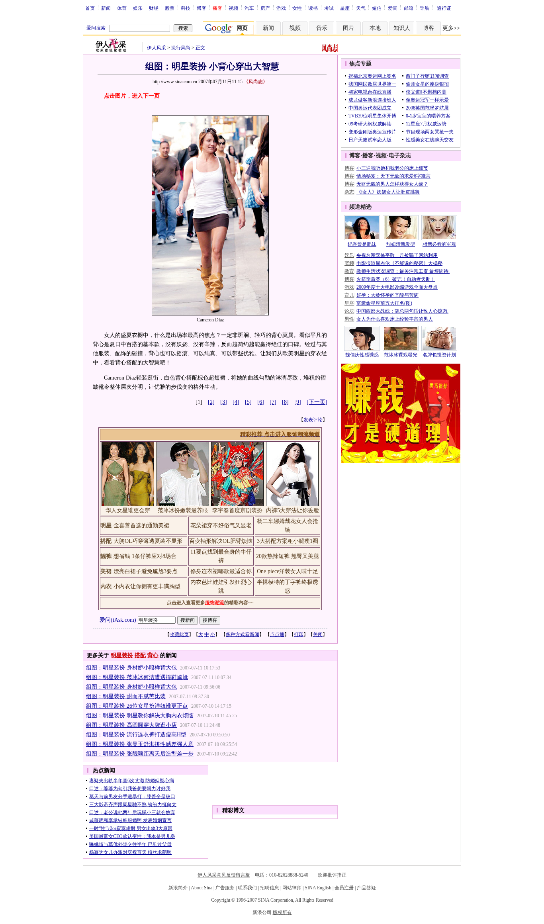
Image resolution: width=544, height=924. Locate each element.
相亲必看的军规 (439, 244)
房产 (265, 8)
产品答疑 (366, 888)
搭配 (140, 655)
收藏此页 (179, 634)
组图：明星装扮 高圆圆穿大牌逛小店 (131, 725)
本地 (375, 28)
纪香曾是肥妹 (362, 244)
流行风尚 (180, 48)
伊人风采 (156, 48)
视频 (233, 8)
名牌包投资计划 (439, 355)
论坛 (349, 311)
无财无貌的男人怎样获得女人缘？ (392, 184)
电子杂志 (400, 156)
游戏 (281, 8)
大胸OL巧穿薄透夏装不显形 (147, 541)
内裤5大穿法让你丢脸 (292, 510)
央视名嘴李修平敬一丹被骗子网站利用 (397, 255)
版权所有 (282, 912)
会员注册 (344, 888)
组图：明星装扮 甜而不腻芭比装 (126, 696)
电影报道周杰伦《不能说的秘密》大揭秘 (399, 263)
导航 (424, 8)
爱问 (392, 8)
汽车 (249, 8)
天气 (361, 8)
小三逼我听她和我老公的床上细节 (392, 168)
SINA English (318, 888)
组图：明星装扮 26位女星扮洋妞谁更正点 (137, 706)
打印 (298, 634)
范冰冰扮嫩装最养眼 (183, 510)
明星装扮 (122, 655)
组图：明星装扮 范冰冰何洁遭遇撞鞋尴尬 (137, 677)
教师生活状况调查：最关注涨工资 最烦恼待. (403, 271)
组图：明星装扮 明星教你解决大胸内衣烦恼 (140, 715)
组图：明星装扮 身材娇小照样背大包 (131, 668)
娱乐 (138, 8)
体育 (122, 8)
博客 (201, 8)
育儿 (349, 295)
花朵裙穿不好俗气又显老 (221, 526)
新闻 (106, 8)
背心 (153, 655)
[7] (273, 402)
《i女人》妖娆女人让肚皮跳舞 (388, 192)
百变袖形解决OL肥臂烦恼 (220, 541)
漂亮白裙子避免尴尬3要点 (145, 571)
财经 (154, 8)
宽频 (349, 263)
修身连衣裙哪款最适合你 (221, 571)
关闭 (318, 634)
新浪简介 (178, 888)
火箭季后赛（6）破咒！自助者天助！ (395, 279)
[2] (211, 402)
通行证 (444, 8)
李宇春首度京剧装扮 (237, 510)
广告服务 (225, 888)
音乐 (321, 28)
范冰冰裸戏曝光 (400, 355)
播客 (368, 156)
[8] (285, 402)
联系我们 (247, 888)
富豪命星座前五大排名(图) (384, 303)
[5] (248, 402)
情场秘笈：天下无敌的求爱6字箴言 (393, 176)
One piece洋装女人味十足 (287, 571)
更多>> (451, 28)
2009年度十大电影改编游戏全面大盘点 (397, 287)
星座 (345, 8)
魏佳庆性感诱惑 (362, 355)
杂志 (349, 192)
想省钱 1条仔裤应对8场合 (144, 556)
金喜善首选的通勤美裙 (141, 526)
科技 (185, 8)
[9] (297, 402)
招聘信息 (269, 888)
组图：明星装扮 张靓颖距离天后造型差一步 (140, 754)
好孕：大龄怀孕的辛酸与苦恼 (387, 295)
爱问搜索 (96, 28)
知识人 (401, 28)
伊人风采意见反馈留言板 (224, 875)
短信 (377, 8)
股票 (169, 8)
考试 (329, 8)
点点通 (277, 634)
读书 (313, 8)
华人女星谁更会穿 (128, 510)
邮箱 (408, 8)
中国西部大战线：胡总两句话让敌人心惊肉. (402, 311)
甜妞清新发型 (400, 244)
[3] (223, 402)
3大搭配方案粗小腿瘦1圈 (287, 541)
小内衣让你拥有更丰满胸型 (146, 586)
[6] (260, 402)
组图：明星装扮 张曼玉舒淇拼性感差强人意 (140, 744)
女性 (297, 8)
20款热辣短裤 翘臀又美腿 (287, 556)
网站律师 (291, 888)
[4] (236, 402)
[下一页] (317, 402)
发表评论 (313, 420)
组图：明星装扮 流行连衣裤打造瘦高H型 (136, 735)
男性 (349, 319)
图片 (348, 28)
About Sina (201, 888)
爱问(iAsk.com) (118, 620)
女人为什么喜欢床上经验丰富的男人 (394, 319)
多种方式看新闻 (242, 634)
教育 (349, 271)
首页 (90, 8)
